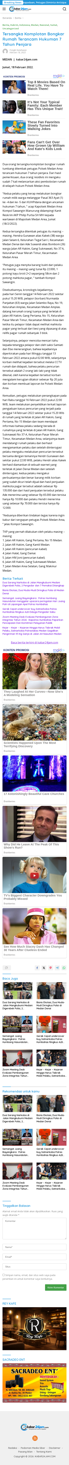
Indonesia (24, 24)
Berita (6, 24)
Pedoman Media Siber (33, 1448)
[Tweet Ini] (43, 967)
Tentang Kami (44, 1451)
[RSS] (35, 1438)
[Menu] (5, 9)
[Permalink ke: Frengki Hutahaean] (5, 51)
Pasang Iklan (25, 1451)
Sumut (53, 24)
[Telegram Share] (57, 967)
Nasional (44, 24)
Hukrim (14, 24)
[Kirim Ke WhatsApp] (63, 967)
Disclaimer (54, 1448)
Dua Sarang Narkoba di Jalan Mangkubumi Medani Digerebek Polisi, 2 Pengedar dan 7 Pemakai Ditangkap (33, 584)
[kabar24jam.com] (19, 9)
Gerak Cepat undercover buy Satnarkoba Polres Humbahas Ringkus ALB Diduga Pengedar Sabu (30, 610)
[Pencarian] (64, 9)
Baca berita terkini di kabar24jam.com (34, 642)
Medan (35, 24)
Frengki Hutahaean (18, 50)
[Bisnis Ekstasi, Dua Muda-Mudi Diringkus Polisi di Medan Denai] (51, 990)
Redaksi (12, 1448)
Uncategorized (11, 28)
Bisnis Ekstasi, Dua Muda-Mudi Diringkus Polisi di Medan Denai (33, 592)
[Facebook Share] (37, 967)
